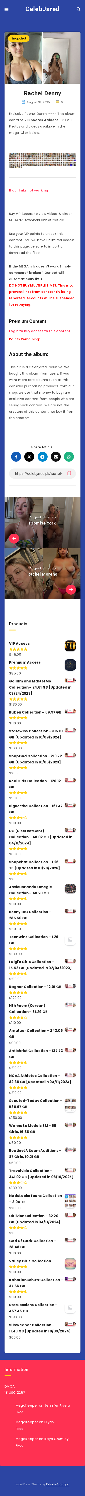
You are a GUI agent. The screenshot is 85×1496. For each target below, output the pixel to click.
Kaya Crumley (56, 1438)
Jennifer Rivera (57, 1405)
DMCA (10, 1386)
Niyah (49, 1422)
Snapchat (18, 38)
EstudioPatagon (57, 1484)
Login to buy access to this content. (40, 331)
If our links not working (28, 190)
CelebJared (42, 9)
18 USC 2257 (15, 1392)
